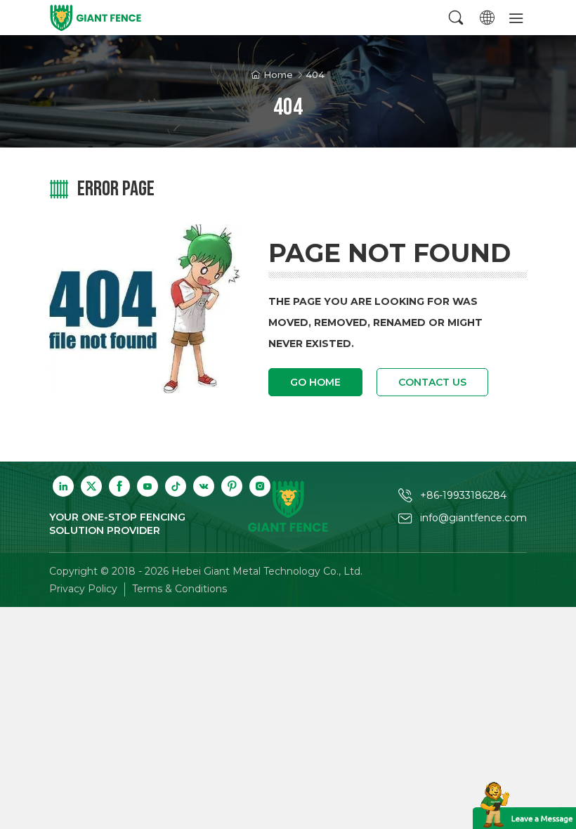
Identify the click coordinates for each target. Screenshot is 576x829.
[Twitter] (91, 486)
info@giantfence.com (473, 517)
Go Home (315, 382)
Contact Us (432, 382)
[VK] (203, 486)
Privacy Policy (83, 588)
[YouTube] (147, 486)
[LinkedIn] (63, 486)
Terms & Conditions (179, 588)
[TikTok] (175, 486)
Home (278, 74)
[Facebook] (119, 486)
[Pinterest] (231, 486)
